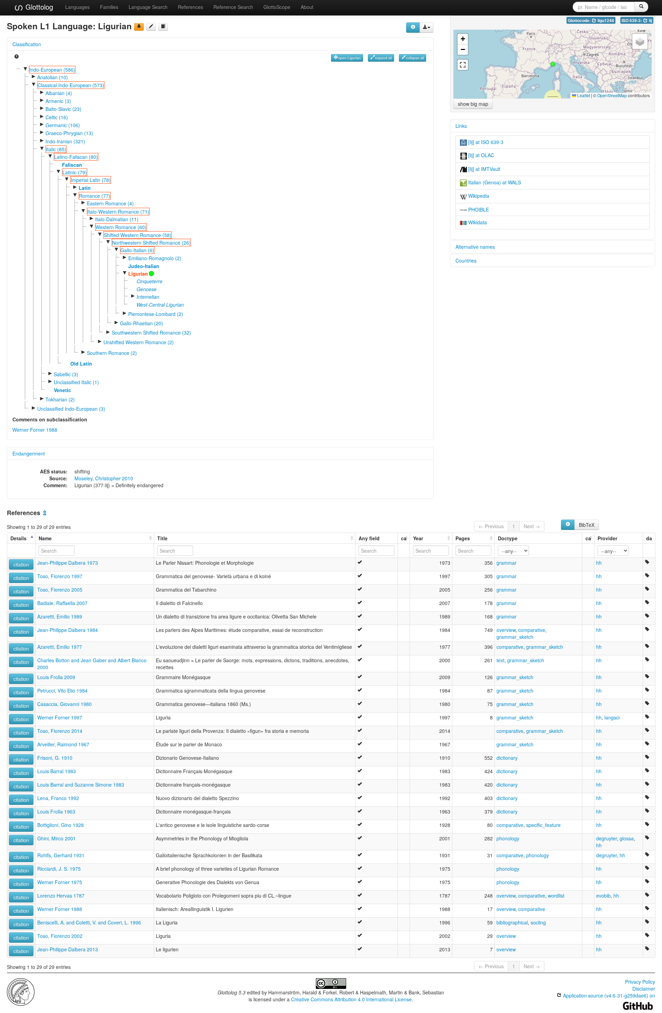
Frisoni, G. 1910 (54, 757)
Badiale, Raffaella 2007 (62, 603)
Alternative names (475, 246)
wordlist (556, 895)
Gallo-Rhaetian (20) (141, 323)
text (500, 660)
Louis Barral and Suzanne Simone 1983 (80, 784)
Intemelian (148, 296)
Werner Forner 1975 (59, 882)
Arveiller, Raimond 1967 (63, 744)
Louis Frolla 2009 (56, 677)
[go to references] (163, 27)
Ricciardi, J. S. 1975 (59, 868)
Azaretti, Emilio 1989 (59, 616)
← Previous (491, 526)
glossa (627, 838)
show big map (473, 103)
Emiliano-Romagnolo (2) (154, 258)
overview (505, 629)
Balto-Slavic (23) (63, 108)
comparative (531, 629)
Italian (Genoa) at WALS (494, 182)
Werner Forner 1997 (59, 717)
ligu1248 (605, 20)
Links (461, 125)
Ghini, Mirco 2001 (56, 838)
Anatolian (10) (52, 77)
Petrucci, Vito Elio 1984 (62, 690)
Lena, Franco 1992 (58, 798)
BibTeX (586, 524)
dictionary (507, 757)
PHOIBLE (478, 209)
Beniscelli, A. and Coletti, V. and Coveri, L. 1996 (89, 922)
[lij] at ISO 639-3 (485, 142)
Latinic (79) (74, 172)
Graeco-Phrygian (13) (69, 133)
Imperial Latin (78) (91, 179)
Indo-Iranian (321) (65, 141)
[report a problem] (139, 27)
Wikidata (477, 222)
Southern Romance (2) (112, 352)
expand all (383, 57)
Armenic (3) (58, 101)
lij (650, 20)
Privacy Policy (640, 981)
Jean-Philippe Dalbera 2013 (67, 949)
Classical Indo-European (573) (71, 85)
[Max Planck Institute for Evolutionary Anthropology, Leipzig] (20, 991)
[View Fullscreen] (463, 65)
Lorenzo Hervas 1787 (60, 895)
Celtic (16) (57, 117)
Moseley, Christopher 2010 (103, 478)
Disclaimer (643, 988)
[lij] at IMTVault (483, 168)
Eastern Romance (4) (110, 203)
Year (418, 538)
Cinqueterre (149, 281)
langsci (612, 717)
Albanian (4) (59, 93)
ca (404, 538)
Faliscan (72, 164)
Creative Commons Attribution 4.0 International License (351, 999)
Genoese (147, 289)
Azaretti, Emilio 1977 (59, 646)
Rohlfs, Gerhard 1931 (60, 855)
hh (599, 562)
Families (109, 6)
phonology (507, 838)
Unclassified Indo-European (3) (71, 408)
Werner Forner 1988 (34, 429)
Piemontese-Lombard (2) (155, 313)
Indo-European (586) (52, 69)
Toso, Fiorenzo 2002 (59, 935)
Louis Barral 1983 (56, 771)
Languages (77, 6)
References (190, 6)
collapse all (415, 57)
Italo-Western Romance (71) (118, 211)
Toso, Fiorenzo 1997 (59, 576)
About (307, 6)
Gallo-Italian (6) (137, 250)
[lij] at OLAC (480, 155)
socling (538, 922)
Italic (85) (56, 149)
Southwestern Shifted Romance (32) (151, 332)
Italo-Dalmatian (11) (117, 219)
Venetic (62, 390)
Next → (532, 526)
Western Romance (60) (121, 227)
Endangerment (28, 453)
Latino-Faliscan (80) (76, 156)
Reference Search (233, 6)
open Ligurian (349, 57)
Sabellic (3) (66, 374)
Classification (26, 44)
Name (45, 538)
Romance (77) (94, 195)
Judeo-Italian (143, 266)
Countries (466, 260)
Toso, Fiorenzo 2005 (59, 589)
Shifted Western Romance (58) (137, 235)
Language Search (148, 6)
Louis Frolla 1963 (56, 811)
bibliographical (512, 922)
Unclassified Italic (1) (76, 382)
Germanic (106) (63, 125)
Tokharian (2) (60, 399)
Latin (85, 187)
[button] (552, 64)
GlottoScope (276, 6)
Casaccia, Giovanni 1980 (64, 703)
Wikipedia (478, 195)
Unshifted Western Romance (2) (138, 342)
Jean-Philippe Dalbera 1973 (67, 562)
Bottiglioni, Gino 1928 (60, 824)
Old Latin (81, 363)
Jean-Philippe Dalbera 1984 (67, 629)
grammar (506, 562)
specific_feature (543, 824)
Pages (462, 538)
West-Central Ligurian (160, 304)
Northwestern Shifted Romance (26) (151, 242)
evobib (603, 895)
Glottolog (38, 7)
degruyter (606, 838)
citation (21, 564)
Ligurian (138, 273)
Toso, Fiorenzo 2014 (59, 730)
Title (162, 538)
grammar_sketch (514, 636)
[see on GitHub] (151, 27)
